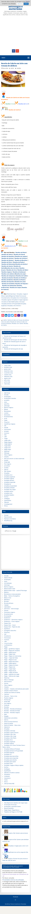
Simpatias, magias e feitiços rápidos (13, 765)
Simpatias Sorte (8, 763)
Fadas (5, 420)
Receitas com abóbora (8, 274)
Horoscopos (22, 296)
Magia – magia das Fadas (11, 658)
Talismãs (6, 502)
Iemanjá (6, 431)
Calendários (7, 607)
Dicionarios (7, 415)
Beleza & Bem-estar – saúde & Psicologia (15, 590)
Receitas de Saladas (7, 260)
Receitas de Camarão (21, 258)
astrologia (6, 405)
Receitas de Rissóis (19, 279)
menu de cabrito (5, 322)
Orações (6, 456)
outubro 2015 (7, 374)
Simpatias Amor (15, 298)
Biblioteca (7, 599)
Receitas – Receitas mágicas (12, 712)
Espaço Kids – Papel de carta (12, 627)
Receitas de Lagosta (21, 256)
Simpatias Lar (7, 754)
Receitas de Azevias (7, 266)
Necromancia (8, 681)
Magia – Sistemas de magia (11, 676)
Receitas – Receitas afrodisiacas (13, 709)
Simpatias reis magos (10, 489)
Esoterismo (7, 617)
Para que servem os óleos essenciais (14, 458)
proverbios (7, 466)
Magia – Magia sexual (10, 670)
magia (5, 438)
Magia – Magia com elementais (12, 656)
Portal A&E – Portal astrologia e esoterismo (15, 6)
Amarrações (24, 298)
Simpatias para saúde (10, 761)
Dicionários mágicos (9, 612)
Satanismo (7, 727)
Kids (5, 435)
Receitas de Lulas (20, 281)
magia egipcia (8, 444)
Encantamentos (6, 298)
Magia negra (7, 449)
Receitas (7, 104)
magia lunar (7, 447)
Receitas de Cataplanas (8, 276)
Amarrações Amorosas (10, 804)
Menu (3, 57)
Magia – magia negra (10, 669)
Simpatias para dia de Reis (11, 756)
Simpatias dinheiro (9, 480)
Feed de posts (8, 517)
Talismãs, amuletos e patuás (11, 772)
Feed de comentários (10, 519)
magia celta (7, 440)
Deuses (6, 610)
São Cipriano (7, 471)
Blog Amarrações (9, 808)
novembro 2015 (8, 373)
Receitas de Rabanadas (8, 264)
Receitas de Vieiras (7, 254)
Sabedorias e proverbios (10, 718)
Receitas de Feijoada (21, 283)
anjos (5, 402)
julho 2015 (7, 380)
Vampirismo (7, 778)
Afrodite (6, 395)
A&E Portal (7, 393)
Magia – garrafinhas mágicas (12, 649)
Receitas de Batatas (7, 279)
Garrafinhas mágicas (9, 424)
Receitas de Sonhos (21, 264)
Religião (6, 716)
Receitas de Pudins (18, 262)
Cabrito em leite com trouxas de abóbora (18, 320)
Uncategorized (8, 504)
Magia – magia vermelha (11, 672)
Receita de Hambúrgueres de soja (13, 349)
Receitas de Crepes (15, 287)
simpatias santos (8, 491)
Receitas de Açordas (7, 258)
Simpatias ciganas (6, 300)
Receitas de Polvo (7, 262)
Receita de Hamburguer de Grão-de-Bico (15, 339)
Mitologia (6, 453)
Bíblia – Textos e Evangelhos (12, 596)
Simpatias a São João (10, 734)
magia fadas (7, 446)
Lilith (5, 436)
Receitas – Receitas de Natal (12, 710)
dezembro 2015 (8, 371)
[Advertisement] (15, 32)
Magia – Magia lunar (9, 667)
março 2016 (7, 365)
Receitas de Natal (23, 270)
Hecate (6, 427)
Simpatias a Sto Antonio (13, 305)
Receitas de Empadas (8, 281)
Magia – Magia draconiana (11, 661)
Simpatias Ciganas (9, 478)
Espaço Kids (7, 623)
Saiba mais (19, 3)
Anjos (14, 294)
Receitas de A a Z (23, 104)
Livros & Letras (8, 643)
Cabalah (6, 605)
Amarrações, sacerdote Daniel (12, 806)
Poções (6, 460)
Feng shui (6, 422)
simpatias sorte (8, 493)
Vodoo (6, 780)
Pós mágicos (7, 464)
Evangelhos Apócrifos (10, 630)
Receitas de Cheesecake (9, 285)
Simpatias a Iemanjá (18, 302)
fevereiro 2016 (8, 367)
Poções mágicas (8, 698)
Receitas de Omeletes (8, 283)
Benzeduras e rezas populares (12, 594)
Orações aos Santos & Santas (12, 692)
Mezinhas (9, 294)
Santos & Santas (8, 723)
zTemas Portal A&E (9, 783)
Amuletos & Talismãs (7, 302)
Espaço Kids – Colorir (10, 625)
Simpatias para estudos (10, 760)
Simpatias (6, 473)
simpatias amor (8, 475)
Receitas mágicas (7, 272)
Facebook (15, 896)
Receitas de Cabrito (14, 110)
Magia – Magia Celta (9, 654)
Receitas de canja (20, 274)
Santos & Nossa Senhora (11, 721)
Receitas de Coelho (21, 276)
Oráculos (6, 694)
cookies (6, 413)
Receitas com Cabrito (17, 323)
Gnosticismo (7, 636)
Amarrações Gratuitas (10, 398)
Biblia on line (7, 598)
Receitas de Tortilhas (20, 278)
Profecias (6, 705)
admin (12, 68)
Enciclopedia (7, 616)
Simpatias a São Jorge (10, 736)
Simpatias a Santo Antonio (11, 732)
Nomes (6, 683)
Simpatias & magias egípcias (19, 300)
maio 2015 (7, 384)
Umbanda (7, 776)
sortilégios (7, 498)
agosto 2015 (7, 378)
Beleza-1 (6, 592)
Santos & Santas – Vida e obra (12, 725)
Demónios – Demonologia (11, 608)
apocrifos (6, 404)
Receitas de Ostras (19, 254)
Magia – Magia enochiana (11, 665)
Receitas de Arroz (12, 270)
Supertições (7, 771)
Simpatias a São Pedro (10, 738)
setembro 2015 (8, 376)
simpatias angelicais (9, 477)
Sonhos (6, 497)
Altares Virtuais (8, 577)
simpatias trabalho (9, 495)
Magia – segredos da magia (11, 674)
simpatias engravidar (9, 482)
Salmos (6, 469)
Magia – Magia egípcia (10, 663)
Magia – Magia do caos (10, 659)
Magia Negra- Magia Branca (11, 810)
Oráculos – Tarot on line (10, 696)
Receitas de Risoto (20, 252)
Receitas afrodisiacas (19, 272)
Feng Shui (7, 632)
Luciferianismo (8, 645)
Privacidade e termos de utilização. (13, 880)
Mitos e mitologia (9, 680)
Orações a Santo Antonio (11, 690)
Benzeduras (7, 411)
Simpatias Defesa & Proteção (12, 749)
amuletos (6, 400)
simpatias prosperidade (10, 486)
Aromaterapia (8, 583)
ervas (5, 418)
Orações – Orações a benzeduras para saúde (16, 689)
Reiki (5, 714)
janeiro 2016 (7, 369)
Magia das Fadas (14, 296)
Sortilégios (7, 769)
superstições (7, 500)
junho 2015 (7, 382)
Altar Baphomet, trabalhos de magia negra (15, 803)
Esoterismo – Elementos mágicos (13, 619)
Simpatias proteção (9, 487)
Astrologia (7, 585)
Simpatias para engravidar (11, 758)
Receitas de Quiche (7, 278)
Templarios (7, 774)
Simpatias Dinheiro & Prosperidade (11, 303)
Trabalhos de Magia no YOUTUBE (13, 812)
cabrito (5, 320)
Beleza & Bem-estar (9, 588)
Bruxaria (6, 601)
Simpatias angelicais (9, 741)
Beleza (6, 409)
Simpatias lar (7, 484)
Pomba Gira (7, 699)
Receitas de (8, 268)
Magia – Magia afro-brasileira (12, 650)
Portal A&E (7, 462)
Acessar (6, 515)
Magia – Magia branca (10, 652)
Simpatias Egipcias (9, 752)
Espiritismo (7, 628)
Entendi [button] (26, 3)
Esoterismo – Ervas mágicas (11, 621)
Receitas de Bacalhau (21, 260)
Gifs (5, 425)
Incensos (6, 433)
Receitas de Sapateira (8, 256)
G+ (15, 899)
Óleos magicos (8, 455)
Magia (5, 647)
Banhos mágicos (8, 407)
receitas (19, 68)
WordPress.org (8, 520)
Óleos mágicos (8, 685)
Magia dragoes (8, 442)
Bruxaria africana (8, 603)
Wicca (6, 506)
